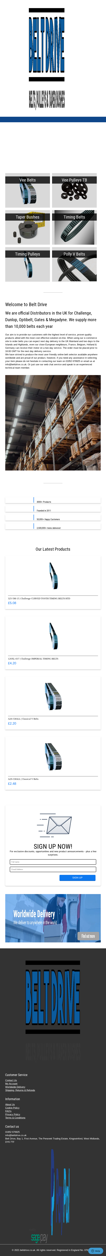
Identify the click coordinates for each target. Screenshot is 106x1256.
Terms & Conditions (15, 1117)
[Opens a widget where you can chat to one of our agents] (95, 1251)
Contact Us (11, 1080)
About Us (10, 1104)
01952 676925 (12, 1132)
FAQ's (8, 1111)
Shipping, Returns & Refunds (20, 1090)
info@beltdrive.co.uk (15, 1135)
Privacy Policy (12, 1114)
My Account (11, 1083)
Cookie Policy (12, 1108)
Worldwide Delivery (15, 1087)
